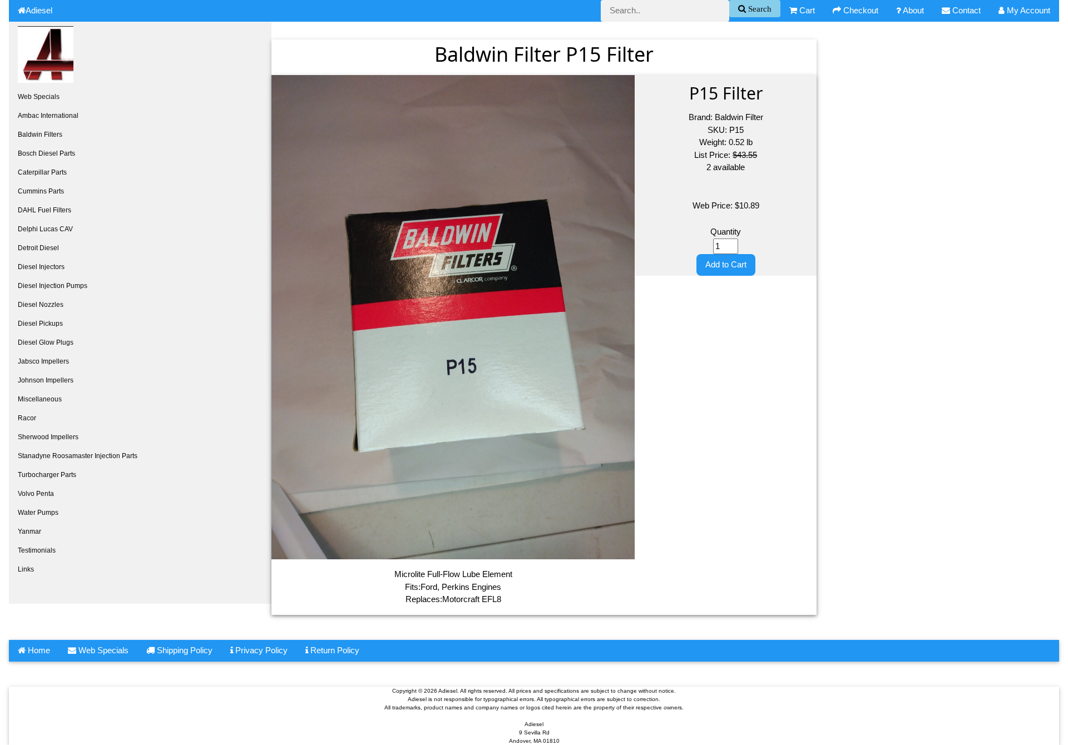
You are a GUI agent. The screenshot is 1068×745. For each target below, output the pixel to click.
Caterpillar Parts (42, 172)
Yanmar (29, 531)
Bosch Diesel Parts (46, 153)
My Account (1027, 10)
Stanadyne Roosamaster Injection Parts (77, 456)
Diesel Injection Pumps (52, 286)
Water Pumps (38, 512)
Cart (806, 10)
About (912, 10)
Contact (965, 10)
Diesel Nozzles (40, 305)
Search (759, 8)
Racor (27, 418)
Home (38, 650)
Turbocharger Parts (47, 475)
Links (26, 569)
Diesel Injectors (41, 267)
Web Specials (39, 97)
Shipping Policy (183, 650)
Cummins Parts (41, 191)
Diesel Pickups (40, 323)
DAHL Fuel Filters (44, 210)
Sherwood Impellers (48, 437)
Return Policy (333, 650)
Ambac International (48, 116)
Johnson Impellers (45, 380)
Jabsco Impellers (43, 361)
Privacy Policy (260, 650)
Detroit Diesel (38, 248)
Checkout (859, 10)
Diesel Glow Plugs (45, 342)
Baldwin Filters (40, 134)
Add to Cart (725, 264)
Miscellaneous (40, 399)
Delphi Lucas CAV (45, 229)
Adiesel (39, 10)
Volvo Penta (36, 494)
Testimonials (37, 550)
